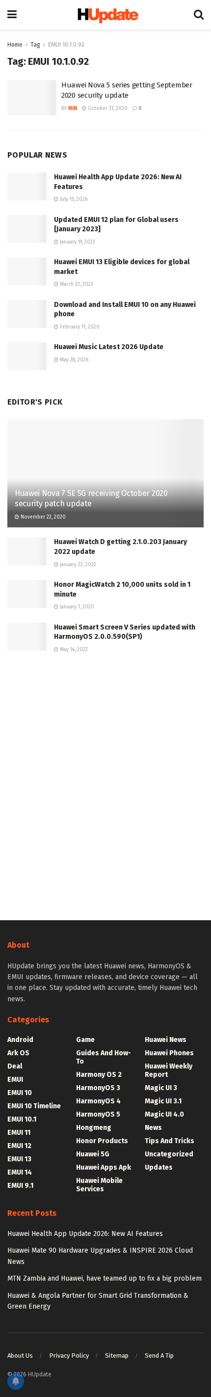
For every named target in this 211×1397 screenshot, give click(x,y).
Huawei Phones (169, 1053)
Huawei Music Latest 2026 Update (108, 347)
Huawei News (165, 1040)
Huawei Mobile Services (99, 1185)
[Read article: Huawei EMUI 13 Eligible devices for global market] (27, 271)
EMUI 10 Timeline (34, 1106)
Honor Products (102, 1141)
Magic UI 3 (161, 1088)
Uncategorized (169, 1154)
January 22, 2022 (77, 565)
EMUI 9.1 (20, 1185)
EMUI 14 (19, 1172)
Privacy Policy (69, 1355)
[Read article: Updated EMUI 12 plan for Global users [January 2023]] (27, 229)
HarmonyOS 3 (98, 1088)
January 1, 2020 (76, 607)
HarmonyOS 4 (98, 1101)
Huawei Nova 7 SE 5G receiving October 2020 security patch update (91, 498)
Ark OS (18, 1053)
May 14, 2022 (73, 650)
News (153, 1127)
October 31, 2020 (107, 108)
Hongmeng (93, 1127)
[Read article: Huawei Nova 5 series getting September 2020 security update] (31, 97)
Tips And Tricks (169, 1141)
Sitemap (117, 1355)
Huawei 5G (92, 1154)
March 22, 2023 (75, 284)
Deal (14, 1066)
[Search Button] (199, 14)
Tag (35, 44)
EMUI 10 (19, 1093)
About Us (20, 1355)
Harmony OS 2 (99, 1074)
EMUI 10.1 (21, 1119)
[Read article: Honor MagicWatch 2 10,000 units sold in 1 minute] (27, 594)
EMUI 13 (19, 1159)
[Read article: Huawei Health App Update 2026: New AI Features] (27, 186)
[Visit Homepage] (105, 15)
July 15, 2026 (72, 199)
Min (72, 108)
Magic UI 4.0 (164, 1114)
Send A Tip (159, 1355)
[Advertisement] (105, 785)
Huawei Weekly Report (168, 1070)
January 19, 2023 (76, 242)
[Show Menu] (12, 14)
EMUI (15, 1079)
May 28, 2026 (73, 360)
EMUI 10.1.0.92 (66, 44)
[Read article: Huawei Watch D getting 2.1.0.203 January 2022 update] (27, 551)
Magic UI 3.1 (163, 1101)
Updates (159, 1167)
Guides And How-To (103, 1057)
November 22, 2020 (42, 517)
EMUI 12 (19, 1146)
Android (20, 1040)
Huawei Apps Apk (103, 1167)
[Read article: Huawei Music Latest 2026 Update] (27, 356)
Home (15, 44)
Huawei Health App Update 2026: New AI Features (85, 1234)
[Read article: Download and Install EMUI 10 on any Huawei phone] (27, 314)
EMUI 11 (18, 1132)
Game (85, 1040)
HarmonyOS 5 (98, 1114)
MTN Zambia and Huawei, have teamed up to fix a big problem (104, 1278)
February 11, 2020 (79, 327)
